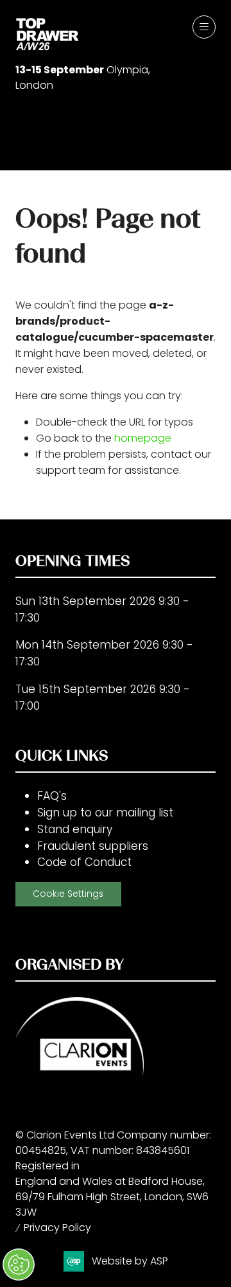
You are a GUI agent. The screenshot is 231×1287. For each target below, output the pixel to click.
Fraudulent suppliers (92, 846)
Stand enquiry (74, 829)
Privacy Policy (57, 1227)
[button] (204, 27)
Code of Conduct (84, 862)
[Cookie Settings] (19, 1264)
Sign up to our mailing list (105, 812)
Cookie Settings (68, 894)
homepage (142, 438)
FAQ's (52, 796)
